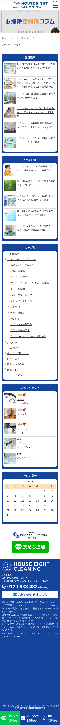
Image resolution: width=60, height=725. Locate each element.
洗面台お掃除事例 (20, 330)
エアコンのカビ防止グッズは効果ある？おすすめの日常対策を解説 (35, 198)
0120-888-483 (22, 586)
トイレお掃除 (17, 288)
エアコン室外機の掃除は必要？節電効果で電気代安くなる (36, 95)
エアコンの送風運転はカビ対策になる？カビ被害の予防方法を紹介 (35, 213)
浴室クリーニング (26, 458)
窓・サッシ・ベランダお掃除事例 (28, 336)
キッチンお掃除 (18, 276)
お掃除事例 (13, 319)
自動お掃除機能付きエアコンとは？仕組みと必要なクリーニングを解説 (36, 66)
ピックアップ (17, 375)
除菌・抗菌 (13, 358)
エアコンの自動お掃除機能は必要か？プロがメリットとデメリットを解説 (36, 125)
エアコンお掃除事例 (21, 324)
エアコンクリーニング (22, 264)
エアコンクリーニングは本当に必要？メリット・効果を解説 (36, 140)
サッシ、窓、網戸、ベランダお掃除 (29, 282)
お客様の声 (13, 254)
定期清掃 (21, 414)
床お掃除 (15, 307)
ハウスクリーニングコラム (21, 259)
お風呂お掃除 (17, 270)
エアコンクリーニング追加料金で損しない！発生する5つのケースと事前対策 (36, 112)
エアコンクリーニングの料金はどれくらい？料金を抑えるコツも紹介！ (36, 168)
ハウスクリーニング (21, 294)
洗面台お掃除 (17, 313)
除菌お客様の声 (15, 364)
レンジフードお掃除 (21, 301)
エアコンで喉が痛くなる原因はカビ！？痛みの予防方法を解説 (34, 227)
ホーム (7, 38)
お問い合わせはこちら (32, 594)
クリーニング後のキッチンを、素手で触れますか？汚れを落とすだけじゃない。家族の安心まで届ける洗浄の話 (36, 83)
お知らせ (12, 342)
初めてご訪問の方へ (18, 353)
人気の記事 (13, 348)
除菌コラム (13, 369)
